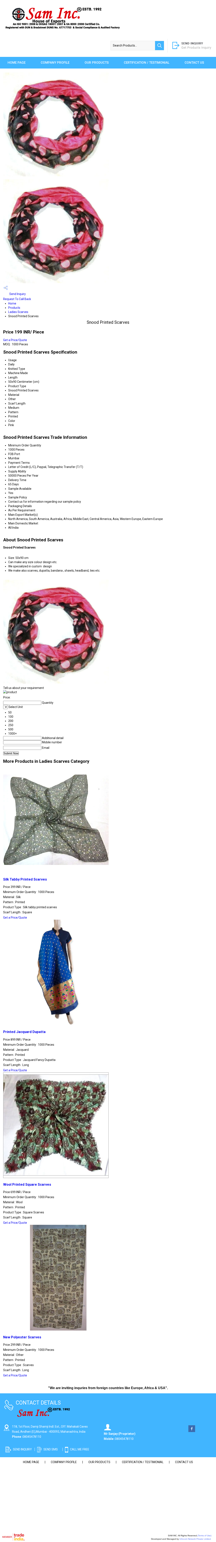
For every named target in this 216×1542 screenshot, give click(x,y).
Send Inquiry (17, 294)
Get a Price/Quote (15, 340)
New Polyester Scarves (22, 1337)
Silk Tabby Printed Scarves (25, 879)
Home (12, 303)
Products (14, 307)
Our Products (97, 62)
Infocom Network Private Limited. (195, 1539)
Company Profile (55, 62)
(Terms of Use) (204, 1535)
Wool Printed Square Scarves (27, 1185)
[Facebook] (191, 1431)
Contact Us (194, 62)
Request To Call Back (17, 299)
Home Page (17, 62)
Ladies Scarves (18, 312)
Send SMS (50, 1449)
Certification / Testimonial (146, 62)
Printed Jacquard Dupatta (24, 1032)
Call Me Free (79, 1449)
